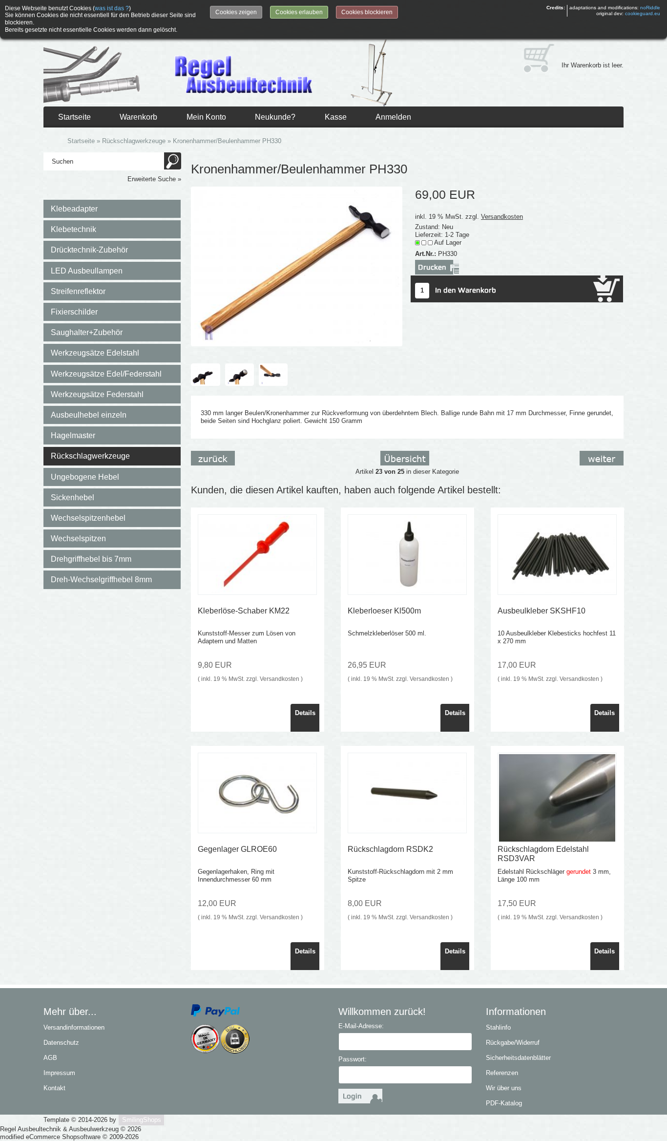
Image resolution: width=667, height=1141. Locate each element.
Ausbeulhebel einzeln (88, 415)
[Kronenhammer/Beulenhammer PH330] (296, 266)
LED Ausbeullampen (87, 271)
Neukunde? (275, 117)
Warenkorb (138, 117)
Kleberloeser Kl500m (384, 611)
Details (305, 713)
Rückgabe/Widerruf (513, 1042)
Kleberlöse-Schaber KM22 (244, 611)
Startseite (74, 117)
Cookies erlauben (299, 12)
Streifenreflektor (78, 291)
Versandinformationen (73, 1027)
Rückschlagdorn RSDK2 (390, 849)
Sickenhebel (72, 497)
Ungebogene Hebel (85, 477)
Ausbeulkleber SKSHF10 (541, 611)
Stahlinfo (498, 1027)
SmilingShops (141, 1119)
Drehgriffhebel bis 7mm (91, 559)
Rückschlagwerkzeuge (90, 456)
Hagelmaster (73, 435)
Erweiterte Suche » (154, 179)
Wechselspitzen (78, 538)
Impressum (59, 1073)
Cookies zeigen (236, 12)
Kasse (336, 117)
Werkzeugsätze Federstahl (97, 394)
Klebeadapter (74, 209)
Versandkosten (502, 216)
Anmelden (393, 117)
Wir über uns (503, 1088)
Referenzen (502, 1073)
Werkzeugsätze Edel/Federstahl (106, 374)
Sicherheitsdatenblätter (518, 1057)
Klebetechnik (73, 229)
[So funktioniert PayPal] (215, 1010)
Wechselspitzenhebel (88, 518)
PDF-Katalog (504, 1103)
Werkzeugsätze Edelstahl (95, 353)
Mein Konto (206, 117)
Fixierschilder (74, 312)
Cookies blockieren (367, 12)
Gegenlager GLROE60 (237, 849)
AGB (50, 1057)
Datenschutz (61, 1042)
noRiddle (650, 7)
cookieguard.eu (642, 13)
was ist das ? (112, 8)
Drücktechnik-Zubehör (89, 250)
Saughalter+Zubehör (87, 332)
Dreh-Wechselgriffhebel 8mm (101, 579)
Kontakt (54, 1088)
